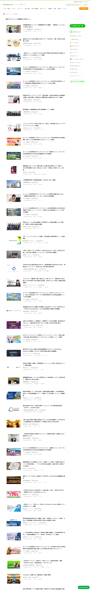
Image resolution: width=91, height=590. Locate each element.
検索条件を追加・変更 (78, 25)
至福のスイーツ (74, 55)
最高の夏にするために (76, 36)
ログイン (86, 1)
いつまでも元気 (74, 42)
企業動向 (50, 8)
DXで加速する (74, 49)
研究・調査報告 (35, 8)
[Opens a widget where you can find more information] (84, 587)
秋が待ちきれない (75, 46)
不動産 (59, 8)
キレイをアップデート (76, 75)
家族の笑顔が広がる (75, 65)
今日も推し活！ (74, 72)
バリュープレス (8, 5)
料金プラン (81, 1)
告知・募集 (27, 8)
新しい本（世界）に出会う (77, 59)
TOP (5, 8)
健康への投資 (74, 69)
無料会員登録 (84, 8)
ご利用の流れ (75, 1)
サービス (13, 8)
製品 (9, 8)
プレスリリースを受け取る (78, 81)
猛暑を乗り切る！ (75, 39)
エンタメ (64, 8)
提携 (55, 8)
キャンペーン (20, 8)
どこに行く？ (74, 52)
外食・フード (43, 8)
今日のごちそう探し (75, 62)
